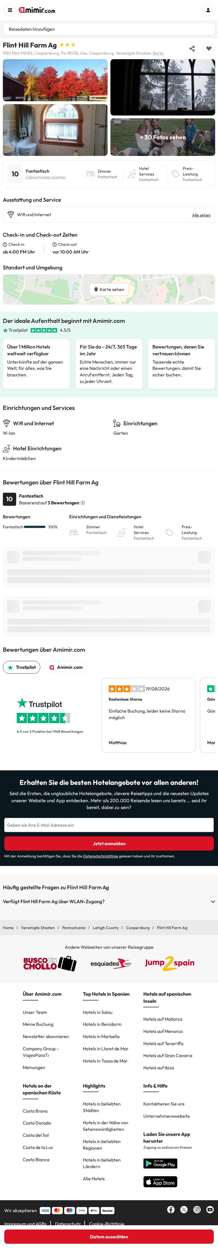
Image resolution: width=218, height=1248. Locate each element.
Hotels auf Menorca (163, 1031)
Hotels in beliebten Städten (102, 1107)
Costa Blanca (36, 1159)
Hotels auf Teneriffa (163, 1043)
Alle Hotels (94, 1178)
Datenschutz (68, 1224)
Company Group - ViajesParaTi (40, 1052)
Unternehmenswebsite (166, 1116)
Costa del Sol (36, 1135)
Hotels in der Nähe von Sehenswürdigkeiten (105, 1126)
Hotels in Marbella (101, 1036)
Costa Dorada (37, 1123)
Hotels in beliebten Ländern (102, 1163)
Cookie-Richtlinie (106, 1224)
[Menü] (10, 10)
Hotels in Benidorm (102, 1024)
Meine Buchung (38, 1024)
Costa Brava (35, 1111)
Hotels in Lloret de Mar (106, 1048)
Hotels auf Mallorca (162, 1019)
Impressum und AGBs (25, 1224)
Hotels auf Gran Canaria (167, 1055)
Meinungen (34, 1067)
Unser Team (35, 1012)
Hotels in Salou (97, 1012)
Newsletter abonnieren (46, 1036)
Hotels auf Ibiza (158, 1067)
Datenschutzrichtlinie (100, 856)
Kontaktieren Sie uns (164, 1104)
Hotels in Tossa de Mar (105, 1061)
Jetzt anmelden (109, 843)
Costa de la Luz (38, 1147)
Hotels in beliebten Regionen (102, 1144)
